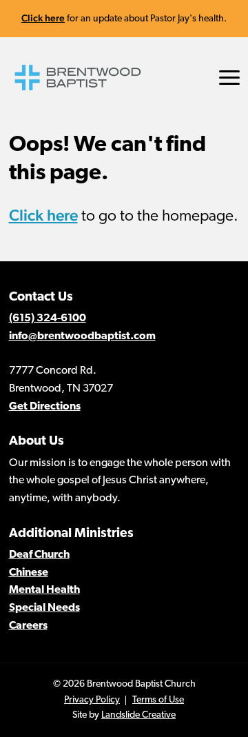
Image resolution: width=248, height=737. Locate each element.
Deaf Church (39, 555)
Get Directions (45, 406)
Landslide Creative (138, 715)
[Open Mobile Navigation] (229, 77)
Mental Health (44, 590)
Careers (28, 626)
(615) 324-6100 (47, 318)
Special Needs (44, 608)
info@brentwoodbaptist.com (82, 336)
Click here (43, 17)
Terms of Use (158, 700)
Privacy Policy (92, 700)
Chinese (28, 572)
